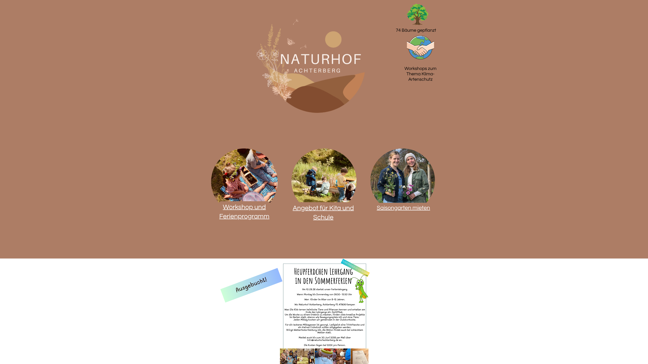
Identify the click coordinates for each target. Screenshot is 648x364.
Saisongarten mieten (403, 208)
